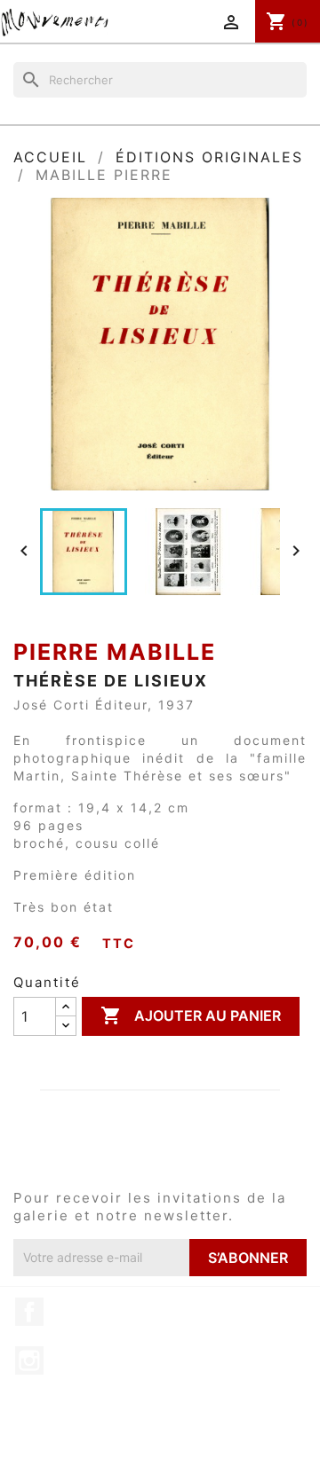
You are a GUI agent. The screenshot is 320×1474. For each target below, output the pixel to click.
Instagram (29, 1360)
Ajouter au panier (190, 1015)
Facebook (29, 1312)
